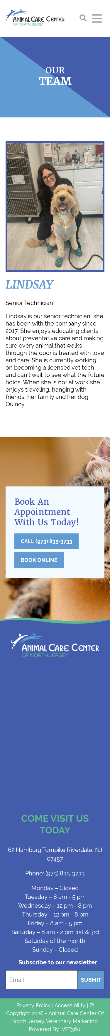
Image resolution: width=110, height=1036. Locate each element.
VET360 (70, 1029)
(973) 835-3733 (55, 873)
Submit (91, 980)
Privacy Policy (33, 1005)
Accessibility (70, 1005)
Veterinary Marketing (72, 1021)
